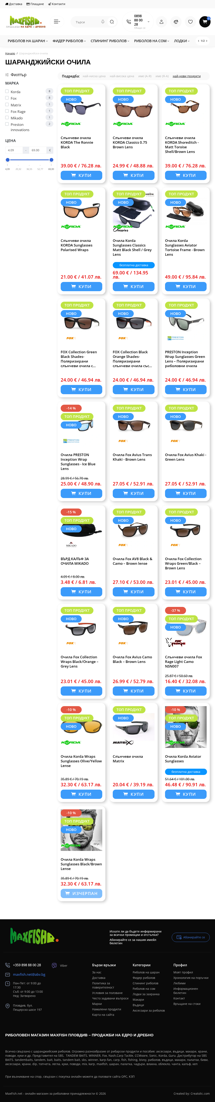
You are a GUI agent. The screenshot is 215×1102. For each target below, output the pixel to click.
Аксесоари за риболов (149, 1010)
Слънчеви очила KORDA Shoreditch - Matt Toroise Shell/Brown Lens (182, 145)
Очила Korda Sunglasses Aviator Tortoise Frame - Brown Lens (185, 247)
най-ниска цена (94, 76)
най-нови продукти (187, 76)
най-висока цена (122, 76)
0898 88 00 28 (138, 20)
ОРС (124, 1077)
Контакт (179, 998)
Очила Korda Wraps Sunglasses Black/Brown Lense (81, 864)
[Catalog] (57, 21)
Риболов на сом (144, 989)
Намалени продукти (106, 1009)
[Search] (103, 21)
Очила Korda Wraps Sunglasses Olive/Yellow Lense (81, 761)
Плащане (37, 4)
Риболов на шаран (146, 972)
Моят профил (183, 972)
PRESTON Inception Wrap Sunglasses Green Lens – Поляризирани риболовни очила (185, 359)
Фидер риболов (144, 978)
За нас (96, 972)
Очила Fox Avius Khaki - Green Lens (185, 457)
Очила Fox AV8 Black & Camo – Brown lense (132, 561)
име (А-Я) (144, 76)
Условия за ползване (107, 993)
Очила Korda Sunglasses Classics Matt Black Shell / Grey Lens (132, 247)
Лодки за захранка (146, 994)
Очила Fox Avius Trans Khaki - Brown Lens (132, 457)
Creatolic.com (200, 1093)
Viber (63, 966)
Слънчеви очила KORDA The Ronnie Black (77, 142)
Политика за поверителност (103, 985)
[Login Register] (161, 21)
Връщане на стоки (187, 1004)
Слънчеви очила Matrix (128, 758)
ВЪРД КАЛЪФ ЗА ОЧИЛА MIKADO (75, 561)
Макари (138, 1000)
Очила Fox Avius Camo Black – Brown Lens (132, 659)
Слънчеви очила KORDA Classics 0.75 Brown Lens (130, 142)
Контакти (58, 4)
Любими (179, 983)
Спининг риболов (145, 983)
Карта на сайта (103, 1015)
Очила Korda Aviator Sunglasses (183, 758)
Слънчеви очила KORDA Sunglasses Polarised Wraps (76, 245)
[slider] (7, 159)
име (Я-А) (162, 76)
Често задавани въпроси (110, 998)
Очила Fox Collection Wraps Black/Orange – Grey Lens (79, 662)
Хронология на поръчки (190, 978)
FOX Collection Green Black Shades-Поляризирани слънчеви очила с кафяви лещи (79, 359)
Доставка (15, 4)
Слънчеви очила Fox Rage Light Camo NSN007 (183, 662)
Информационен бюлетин (185, 991)
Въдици (138, 1005)
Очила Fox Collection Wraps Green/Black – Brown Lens (183, 563)
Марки (97, 1004)
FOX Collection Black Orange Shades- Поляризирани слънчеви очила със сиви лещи (131, 359)
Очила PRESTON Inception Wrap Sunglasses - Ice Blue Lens (78, 462)
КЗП (132, 1077)
